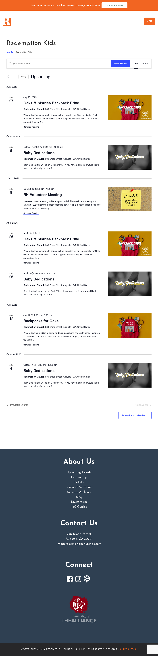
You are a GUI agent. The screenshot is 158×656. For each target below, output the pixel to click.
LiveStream (114, 5)
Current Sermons (79, 487)
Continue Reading (31, 126)
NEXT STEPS (106, 21)
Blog (79, 497)
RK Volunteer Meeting (42, 194)
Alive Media (128, 649)
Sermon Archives (79, 492)
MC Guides (79, 507)
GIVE (123, 21)
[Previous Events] (8, 76)
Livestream (79, 502)
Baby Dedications (38, 152)
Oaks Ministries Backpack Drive (51, 102)
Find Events (120, 63)
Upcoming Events (79, 472)
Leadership (79, 477)
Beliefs (79, 482)
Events (9, 52)
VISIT (149, 21)
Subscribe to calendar (133, 415)
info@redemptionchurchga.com (79, 544)
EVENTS (136, 21)
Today (23, 76)
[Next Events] (14, 76)
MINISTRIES (85, 21)
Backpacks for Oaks (40, 320)
